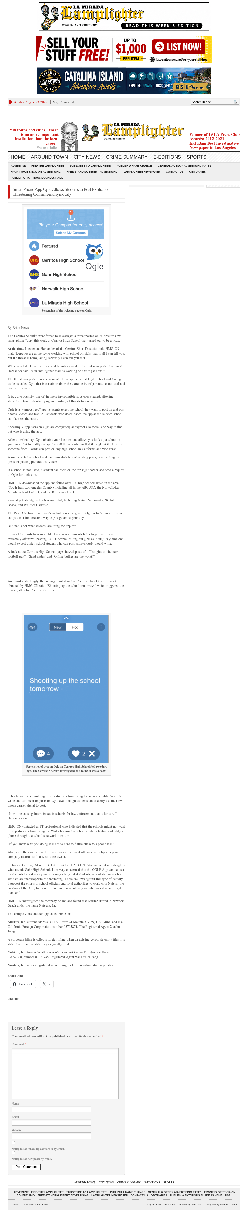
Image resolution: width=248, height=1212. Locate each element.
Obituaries (197, 171)
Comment (19, 1044)
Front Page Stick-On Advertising (36, 171)
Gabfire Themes (229, 1204)
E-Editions (167, 157)
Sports (196, 157)
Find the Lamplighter (47, 165)
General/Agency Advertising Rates (184, 165)
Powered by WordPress (190, 1204)
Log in (151, 1204)
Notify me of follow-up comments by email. (38, 1149)
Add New (169, 1204)
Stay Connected (63, 102)
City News (87, 157)
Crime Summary (126, 157)
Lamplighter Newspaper (142, 171)
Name (15, 1103)
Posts (159, 1204)
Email (15, 1117)
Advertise (18, 165)
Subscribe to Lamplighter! (90, 165)
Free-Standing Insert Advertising (92, 171)
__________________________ (124, 65)
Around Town (49, 157)
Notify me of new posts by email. (32, 1159)
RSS (227, 1195)
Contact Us (174, 171)
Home (18, 157)
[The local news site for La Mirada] (124, 131)
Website (16, 1130)
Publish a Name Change (134, 165)
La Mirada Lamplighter (34, 1204)
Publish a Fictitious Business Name (37, 177)
